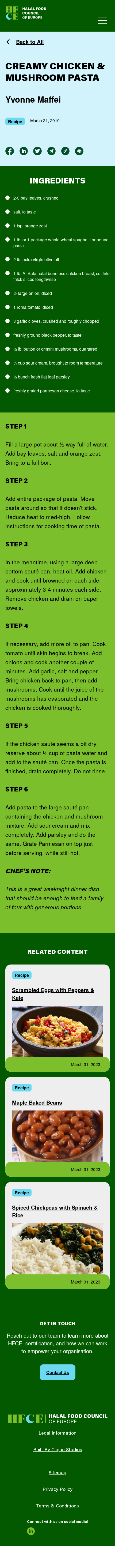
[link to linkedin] (23, 151)
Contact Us (57, 1372)
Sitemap (57, 1473)
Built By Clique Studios (57, 1450)
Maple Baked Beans (37, 1102)
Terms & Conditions (57, 1506)
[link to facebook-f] (9, 151)
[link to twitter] (37, 151)
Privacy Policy (57, 1489)
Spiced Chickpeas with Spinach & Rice (55, 1211)
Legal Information (57, 1433)
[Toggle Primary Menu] (102, 20)
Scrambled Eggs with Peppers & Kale (53, 993)
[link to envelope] (51, 151)
